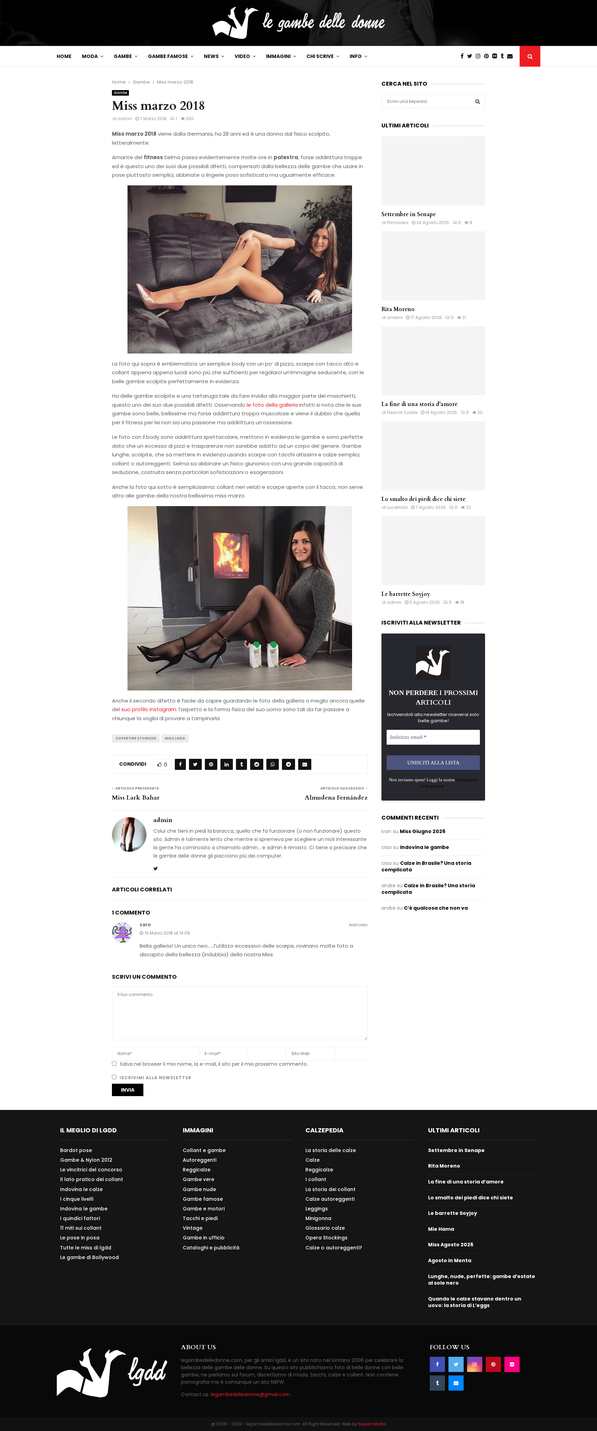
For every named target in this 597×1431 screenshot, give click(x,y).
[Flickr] (496, 56)
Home (64, 56)
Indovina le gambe (424, 847)
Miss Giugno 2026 (422, 831)
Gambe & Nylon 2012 (86, 1160)
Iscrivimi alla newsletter (154, 1078)
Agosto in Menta (449, 1260)
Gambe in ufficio (204, 1237)
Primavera (397, 222)
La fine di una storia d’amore (419, 404)
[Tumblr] (504, 56)
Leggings (316, 1208)
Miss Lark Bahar (136, 797)
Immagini (278, 56)
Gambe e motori (204, 1208)
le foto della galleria (272, 404)
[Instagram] (480, 56)
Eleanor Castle (402, 412)
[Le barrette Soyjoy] (433, 550)
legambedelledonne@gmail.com (250, 1394)
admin (124, 119)
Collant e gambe (204, 1150)
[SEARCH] (477, 101)
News (211, 56)
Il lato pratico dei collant (91, 1179)
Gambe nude (199, 1189)
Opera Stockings (326, 1237)
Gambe (123, 56)
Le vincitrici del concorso (91, 1169)
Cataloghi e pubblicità (211, 1247)
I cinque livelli (76, 1199)
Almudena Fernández (336, 797)
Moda (90, 56)
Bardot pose (76, 1150)
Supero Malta (372, 1424)
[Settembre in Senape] (433, 170)
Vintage (192, 1228)
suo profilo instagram (148, 709)
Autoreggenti (199, 1160)
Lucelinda (397, 507)
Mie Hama (441, 1229)
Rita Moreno (398, 309)
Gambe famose (168, 56)
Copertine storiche (135, 738)
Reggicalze (196, 1169)
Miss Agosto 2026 (450, 1244)
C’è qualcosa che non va (436, 908)
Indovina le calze (81, 1189)
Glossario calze (325, 1228)
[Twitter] (471, 56)
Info (356, 56)
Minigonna (318, 1218)
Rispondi (358, 925)
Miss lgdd (175, 738)
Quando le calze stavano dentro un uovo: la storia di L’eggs (474, 1302)
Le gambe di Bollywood (89, 1257)
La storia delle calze (330, 1150)
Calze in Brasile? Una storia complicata (426, 866)
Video (242, 56)
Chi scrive (320, 56)
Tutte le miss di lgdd (85, 1247)
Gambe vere (198, 1179)
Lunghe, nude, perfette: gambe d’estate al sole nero (481, 1280)
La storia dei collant (330, 1189)
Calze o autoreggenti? (333, 1247)
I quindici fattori (80, 1218)
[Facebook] (464, 56)
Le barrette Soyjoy (405, 594)
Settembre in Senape (408, 214)
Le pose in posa (80, 1237)
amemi (394, 317)
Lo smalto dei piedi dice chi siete (423, 499)
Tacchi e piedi (200, 1218)
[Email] (511, 56)
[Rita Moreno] (433, 265)
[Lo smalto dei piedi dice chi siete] (433, 455)
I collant (315, 1179)
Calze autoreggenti (329, 1199)
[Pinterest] (488, 56)
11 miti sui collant (81, 1228)
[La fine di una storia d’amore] (433, 360)
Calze (312, 1160)
